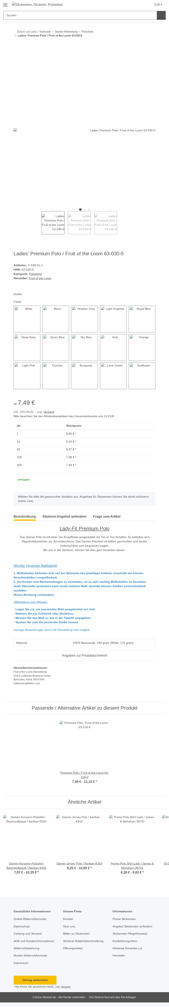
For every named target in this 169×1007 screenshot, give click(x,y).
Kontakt (68, 919)
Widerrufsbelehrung (26, 948)
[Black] (55, 319)
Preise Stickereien (124, 919)
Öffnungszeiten (73, 948)
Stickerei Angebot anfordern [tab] (64, 516)
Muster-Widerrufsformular (30, 955)
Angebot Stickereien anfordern (132, 926)
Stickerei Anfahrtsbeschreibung (83, 941)
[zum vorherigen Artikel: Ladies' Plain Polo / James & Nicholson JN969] (142, 43)
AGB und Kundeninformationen (34, 941)
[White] (27, 319)
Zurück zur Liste (26, 31)
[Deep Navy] (27, 347)
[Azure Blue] (55, 347)
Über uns (69, 926)
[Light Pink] (27, 376)
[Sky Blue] (84, 347)
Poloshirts (35, 274)
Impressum (21, 963)
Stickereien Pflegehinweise (130, 933)
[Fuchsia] (55, 376)
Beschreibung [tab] (25, 516)
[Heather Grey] (84, 319)
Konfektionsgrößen (125, 941)
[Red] (113, 347)
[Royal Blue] (142, 319)
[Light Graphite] (113, 319)
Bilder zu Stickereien (76, 933)
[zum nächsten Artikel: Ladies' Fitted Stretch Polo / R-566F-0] (151, 43)
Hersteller (119, 955)
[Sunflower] (142, 376)
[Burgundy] (84, 376)
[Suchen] (161, 15)
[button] (139, 4)
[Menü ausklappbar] (5, 3)
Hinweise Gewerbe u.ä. (128, 948)
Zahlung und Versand (28, 933)
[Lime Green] (113, 376)
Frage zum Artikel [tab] (106, 516)
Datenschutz (22, 926)
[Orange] (142, 347)
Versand (48, 411)
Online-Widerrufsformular (30, 919)
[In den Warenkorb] (17, 57)
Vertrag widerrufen (35, 980)
